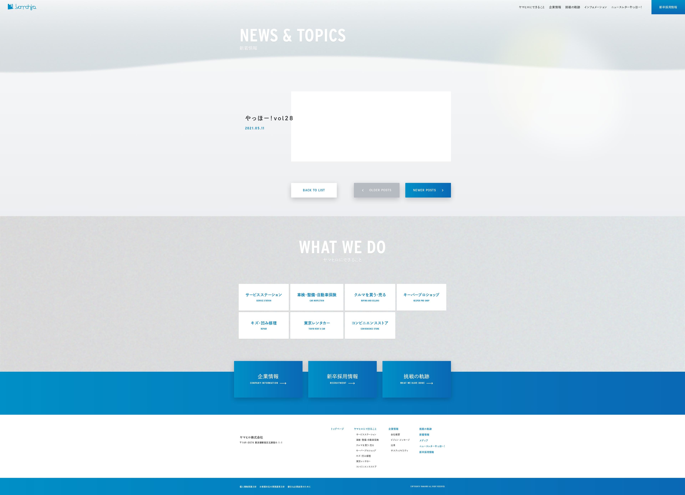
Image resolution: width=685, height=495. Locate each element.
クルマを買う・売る (365, 445)
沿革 (393, 445)
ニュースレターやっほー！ (626, 7)
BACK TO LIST (314, 190)
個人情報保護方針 (248, 487)
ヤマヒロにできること (532, 7)
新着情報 (424, 434)
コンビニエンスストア (366, 467)
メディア (423, 440)
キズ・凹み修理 (363, 456)
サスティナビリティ (399, 450)
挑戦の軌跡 (572, 7)
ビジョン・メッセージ (400, 440)
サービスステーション (366, 434)
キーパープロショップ (366, 450)
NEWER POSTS (424, 190)
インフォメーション (595, 7)
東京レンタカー (363, 461)
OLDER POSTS (380, 190)
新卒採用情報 (668, 7)
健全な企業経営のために (299, 487)
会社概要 (395, 434)
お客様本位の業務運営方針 (272, 487)
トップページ (337, 429)
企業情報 (555, 7)
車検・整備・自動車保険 (367, 440)
